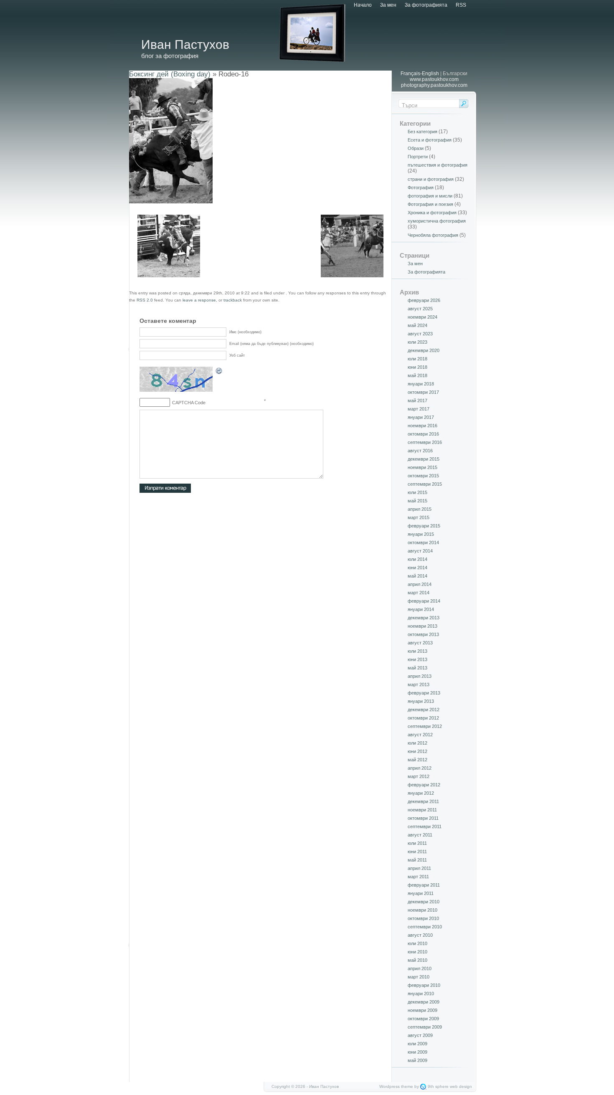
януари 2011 (421, 893)
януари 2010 (421, 993)
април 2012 (419, 768)
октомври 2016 (423, 433)
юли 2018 (417, 358)
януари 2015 (421, 534)
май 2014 (417, 575)
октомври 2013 (423, 634)
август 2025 (420, 308)
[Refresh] (219, 372)
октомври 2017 (423, 392)
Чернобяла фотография (433, 235)
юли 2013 (417, 651)
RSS (461, 5)
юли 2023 (417, 342)
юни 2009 (417, 1051)
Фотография (421, 187)
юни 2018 (417, 367)
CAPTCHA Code (189, 402)
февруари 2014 (424, 600)
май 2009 (417, 1060)
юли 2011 (417, 843)
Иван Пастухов (185, 44)
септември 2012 (425, 726)
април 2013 (419, 676)
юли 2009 (417, 1043)
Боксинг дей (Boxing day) (170, 74)
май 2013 (417, 667)
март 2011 (418, 876)
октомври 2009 (423, 1018)
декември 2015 (423, 458)
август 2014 (420, 550)
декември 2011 (423, 801)
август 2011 (420, 834)
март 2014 (418, 592)
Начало (363, 5)
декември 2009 (423, 1001)
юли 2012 (417, 742)
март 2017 (418, 408)
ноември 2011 (422, 809)
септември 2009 (425, 1026)
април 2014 (419, 584)
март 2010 (418, 976)
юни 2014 (417, 567)
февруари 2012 (424, 784)
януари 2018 (421, 383)
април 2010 (419, 968)
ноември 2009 (422, 1010)
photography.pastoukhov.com (434, 85)
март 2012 (418, 776)
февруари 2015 (424, 525)
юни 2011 (417, 851)
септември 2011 (424, 826)
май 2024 (417, 325)
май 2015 (417, 500)
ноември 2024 (422, 316)
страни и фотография (431, 179)
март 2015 (418, 517)
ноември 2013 (422, 626)
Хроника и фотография (432, 212)
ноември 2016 (422, 425)
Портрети (418, 156)
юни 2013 (417, 659)
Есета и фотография (430, 139)
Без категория (422, 131)
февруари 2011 (424, 884)
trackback (232, 300)
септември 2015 (425, 484)
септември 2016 (425, 442)
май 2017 (417, 400)
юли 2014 (417, 559)
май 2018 (417, 375)
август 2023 (420, 333)
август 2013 (420, 642)
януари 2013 (421, 701)
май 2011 (417, 859)
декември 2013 (423, 617)
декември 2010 (423, 901)
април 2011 (419, 868)
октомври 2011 (423, 818)
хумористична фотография (437, 220)
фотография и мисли (430, 195)
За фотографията (426, 5)
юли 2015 (417, 492)
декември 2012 (423, 709)
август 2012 (420, 734)
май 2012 (417, 759)
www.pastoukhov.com (434, 79)
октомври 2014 (423, 542)
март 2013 (418, 684)
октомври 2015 (423, 475)
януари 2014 (421, 609)
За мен (388, 5)
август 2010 (420, 935)
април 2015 (419, 509)
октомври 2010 (423, 918)
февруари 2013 (424, 692)
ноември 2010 (422, 909)
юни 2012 (417, 751)
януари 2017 (421, 417)
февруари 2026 (424, 300)
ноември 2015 (422, 467)
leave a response (199, 300)
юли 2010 (417, 943)
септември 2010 (425, 926)
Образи (416, 148)
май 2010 (417, 960)
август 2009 (420, 1035)
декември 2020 (423, 350)
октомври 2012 (423, 717)
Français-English (420, 73)
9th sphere (438, 1086)
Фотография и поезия (430, 204)
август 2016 (420, 450)
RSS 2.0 (145, 300)
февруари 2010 (424, 985)
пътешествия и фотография (437, 164)
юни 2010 (417, 951)
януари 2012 (421, 793)
